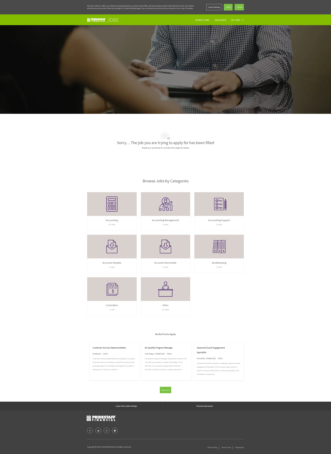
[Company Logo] (101, 418)
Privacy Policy (212, 447)
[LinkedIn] (98, 430)
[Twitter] (106, 430)
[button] (214, 7)
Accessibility (239, 447)
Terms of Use (226, 447)
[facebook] (90, 430)
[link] (102, 20)
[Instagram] (115, 430)
